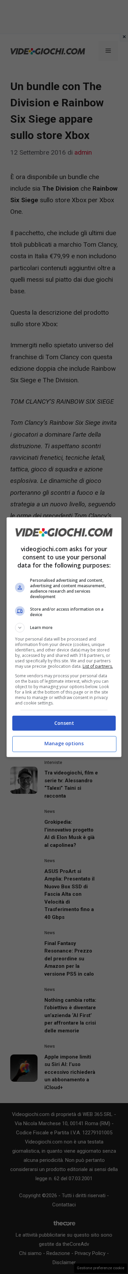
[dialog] (64, 637)
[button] (64, 627)
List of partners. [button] (98, 666)
